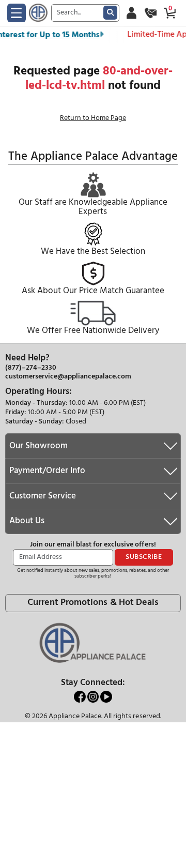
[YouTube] (106, 696)
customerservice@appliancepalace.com (68, 377)
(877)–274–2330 (30, 368)
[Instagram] (94, 696)
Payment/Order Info (47, 471)
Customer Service (42, 496)
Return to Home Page (93, 118)
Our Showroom (38, 446)
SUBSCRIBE (144, 557)
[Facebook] (80, 696)
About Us (26, 521)
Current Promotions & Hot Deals (92, 602)
